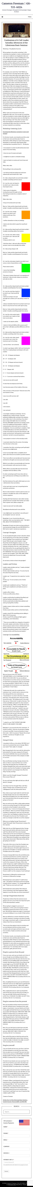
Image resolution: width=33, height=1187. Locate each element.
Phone (5, 1133)
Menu (29, 16)
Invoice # (6, 1153)
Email (5, 1140)
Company (6, 1146)
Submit (6, 1171)
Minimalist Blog (12, 1184)
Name (5, 1126)
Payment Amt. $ (8, 1159)
